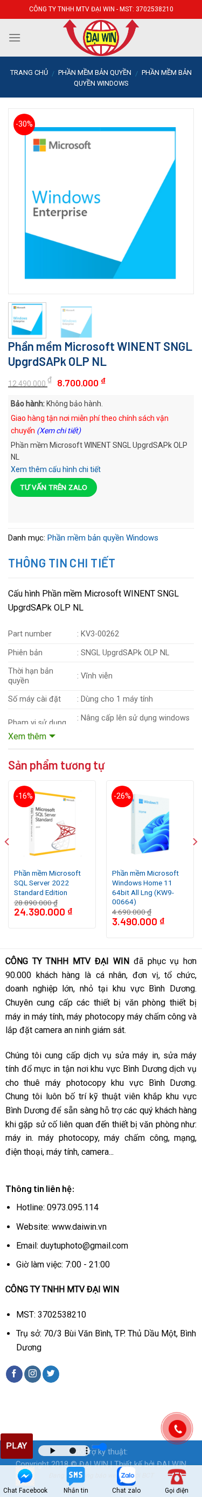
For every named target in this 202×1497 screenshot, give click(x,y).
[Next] (176, 186)
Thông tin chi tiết (62, 563)
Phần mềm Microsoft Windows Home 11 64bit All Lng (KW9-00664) (145, 887)
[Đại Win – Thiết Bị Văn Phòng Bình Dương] (101, 38)
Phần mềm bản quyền (94, 72)
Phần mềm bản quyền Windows (102, 538)
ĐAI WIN (171, 1464)
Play (16, 1446)
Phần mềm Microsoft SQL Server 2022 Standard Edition (47, 882)
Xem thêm (27, 736)
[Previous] (25, 186)
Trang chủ (29, 72)
